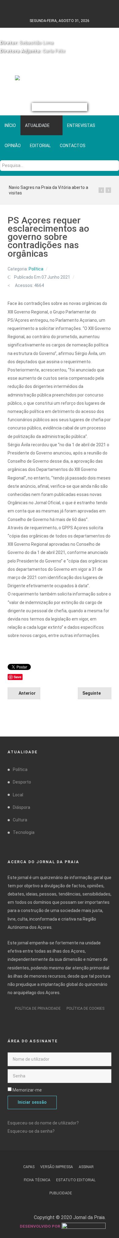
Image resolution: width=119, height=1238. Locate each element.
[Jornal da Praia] (59, 80)
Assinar (86, 1167)
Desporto (22, 782)
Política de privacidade (38, 1008)
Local (18, 794)
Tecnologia (23, 832)
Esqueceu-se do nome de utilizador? (43, 1122)
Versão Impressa (56, 1167)
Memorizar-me (27, 1090)
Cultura (20, 819)
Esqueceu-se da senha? (31, 1131)
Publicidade (60, 1193)
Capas (28, 1167)
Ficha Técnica (37, 1180)
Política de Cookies (85, 1008)
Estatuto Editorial (76, 1180)
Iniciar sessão (32, 1102)
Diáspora (21, 807)
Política (36, 268)
